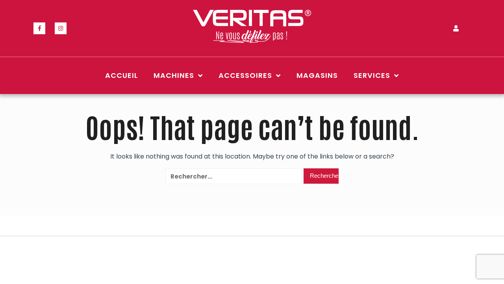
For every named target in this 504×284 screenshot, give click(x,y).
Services (372, 75)
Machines (174, 75)
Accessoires (245, 75)
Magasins (317, 75)
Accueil (121, 75)
